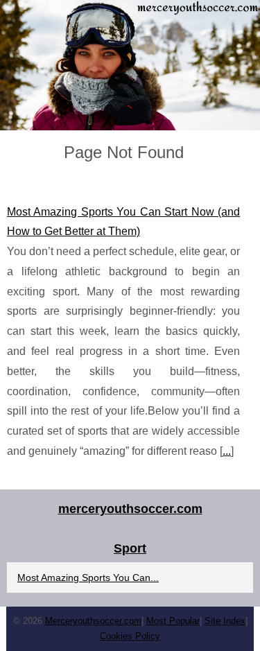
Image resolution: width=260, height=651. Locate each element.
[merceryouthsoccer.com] (130, 65)
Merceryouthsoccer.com (93, 621)
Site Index (225, 621)
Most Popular (173, 621)
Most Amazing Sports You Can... (88, 577)
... (227, 451)
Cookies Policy (130, 636)
